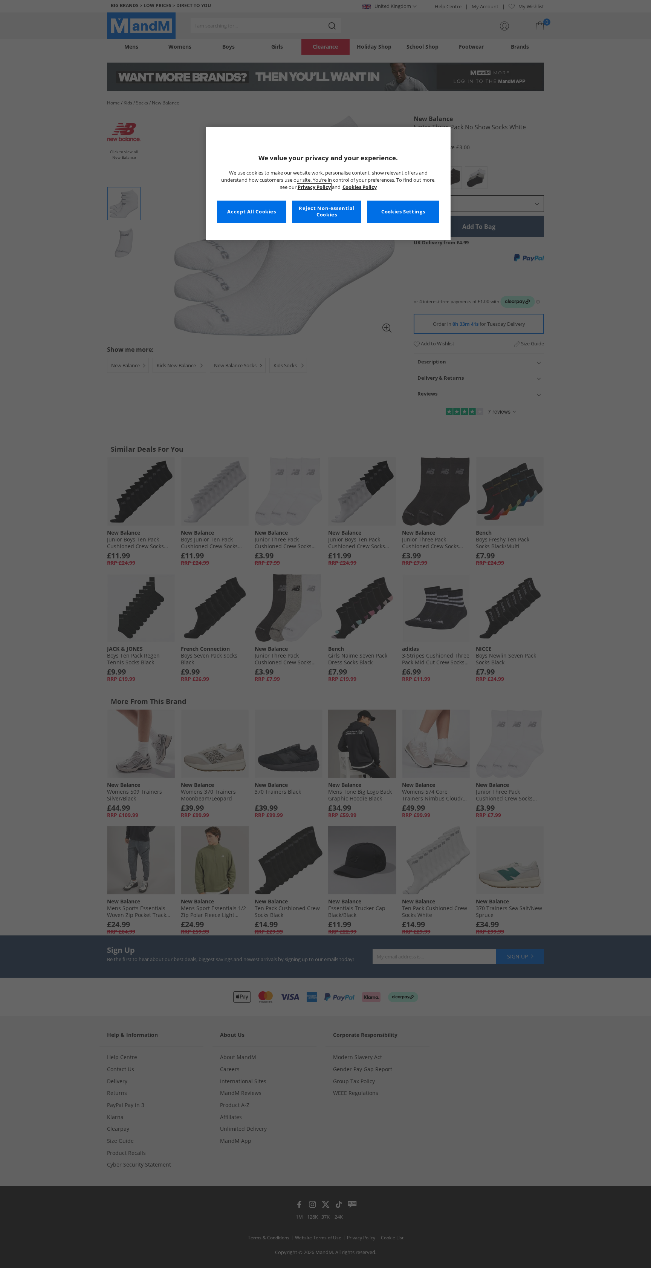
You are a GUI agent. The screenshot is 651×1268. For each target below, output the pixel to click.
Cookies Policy (359, 187)
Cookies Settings (403, 212)
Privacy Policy (314, 187)
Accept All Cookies (251, 212)
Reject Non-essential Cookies (327, 211)
